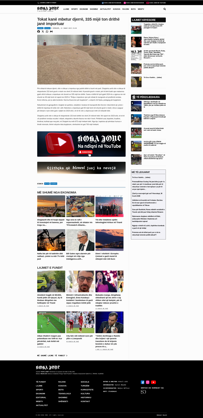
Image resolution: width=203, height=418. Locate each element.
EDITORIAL (41, 397)
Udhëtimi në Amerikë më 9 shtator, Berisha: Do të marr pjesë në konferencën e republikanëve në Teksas (147, 202)
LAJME (66, 9)
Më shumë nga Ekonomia (56, 192)
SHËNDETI (63, 401)
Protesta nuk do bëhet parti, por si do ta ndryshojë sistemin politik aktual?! (155, 65)
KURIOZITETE (87, 390)
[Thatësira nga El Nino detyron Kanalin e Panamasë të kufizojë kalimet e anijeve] (136, 119)
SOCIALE (85, 382)
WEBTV (141, 9)
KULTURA (85, 394)
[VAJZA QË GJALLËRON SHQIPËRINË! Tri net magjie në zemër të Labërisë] (136, 146)
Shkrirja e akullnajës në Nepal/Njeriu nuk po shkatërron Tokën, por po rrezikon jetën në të (155, 104)
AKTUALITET (105, 9)
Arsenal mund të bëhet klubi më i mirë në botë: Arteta (154, 129)
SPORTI (74, 9)
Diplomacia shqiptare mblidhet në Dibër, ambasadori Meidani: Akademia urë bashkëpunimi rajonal (146, 218)
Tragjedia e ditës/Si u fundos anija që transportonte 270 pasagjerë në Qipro (154, 26)
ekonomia (54, 183)
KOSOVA (116, 9)
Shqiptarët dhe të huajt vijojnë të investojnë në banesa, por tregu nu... (50, 222)
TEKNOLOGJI (64, 394)
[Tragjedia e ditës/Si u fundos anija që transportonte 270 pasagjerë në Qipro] (136, 28)
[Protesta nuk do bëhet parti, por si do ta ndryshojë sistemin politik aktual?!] (136, 68)
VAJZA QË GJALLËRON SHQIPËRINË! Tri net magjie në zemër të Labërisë (155, 143)
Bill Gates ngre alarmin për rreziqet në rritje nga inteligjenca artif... (78, 256)
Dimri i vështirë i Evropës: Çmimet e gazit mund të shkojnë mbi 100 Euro (107, 256)
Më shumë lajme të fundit (51, 355)
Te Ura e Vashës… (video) (153, 77)
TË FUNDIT (41, 382)
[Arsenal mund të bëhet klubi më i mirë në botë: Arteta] (136, 133)
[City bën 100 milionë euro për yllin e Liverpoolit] (80, 322)
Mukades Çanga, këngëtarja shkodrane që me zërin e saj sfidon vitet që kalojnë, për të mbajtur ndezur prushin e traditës (108, 300)
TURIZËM (85, 386)
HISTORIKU (86, 397)
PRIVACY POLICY (162, 415)
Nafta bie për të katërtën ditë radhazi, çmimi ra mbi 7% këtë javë (50, 256)
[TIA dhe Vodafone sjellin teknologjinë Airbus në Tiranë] (109, 206)
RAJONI (125, 9)
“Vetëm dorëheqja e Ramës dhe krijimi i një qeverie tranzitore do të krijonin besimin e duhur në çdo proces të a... (107, 341)
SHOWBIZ (94, 9)
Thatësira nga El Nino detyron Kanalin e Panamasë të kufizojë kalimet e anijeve (155, 116)
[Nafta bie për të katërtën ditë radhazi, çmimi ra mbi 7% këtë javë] (51, 240)
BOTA (133, 9)
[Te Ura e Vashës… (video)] (136, 82)
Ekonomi (40, 28)
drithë (47, 183)
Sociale (47, 28)
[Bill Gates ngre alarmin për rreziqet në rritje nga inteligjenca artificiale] (80, 240)
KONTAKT (85, 401)
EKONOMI (84, 9)
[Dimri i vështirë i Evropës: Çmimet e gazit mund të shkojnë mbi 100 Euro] (109, 240)
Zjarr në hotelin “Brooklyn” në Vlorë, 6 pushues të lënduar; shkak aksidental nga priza (154, 156)
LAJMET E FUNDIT (50, 267)
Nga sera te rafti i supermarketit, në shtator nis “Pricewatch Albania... (79, 222)
